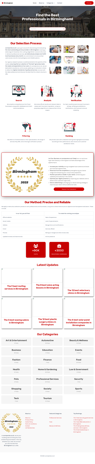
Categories (50, 3)
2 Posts (47, 390)
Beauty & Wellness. (55, 426)
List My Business (30, 428)
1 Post (47, 361)
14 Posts (78, 341)
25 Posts (78, 361)
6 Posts (16, 380)
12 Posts (16, 370)
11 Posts (47, 351)
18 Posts (47, 341)
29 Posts (47, 370)
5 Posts (78, 351)
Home (34, 3)
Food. (50, 422)
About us (41, 3)
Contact (59, 3)
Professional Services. (55, 418)
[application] (54, 3)
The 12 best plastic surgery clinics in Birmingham (47, 322)
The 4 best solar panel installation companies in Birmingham (78, 322)
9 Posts (16, 341)
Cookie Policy (29, 422)
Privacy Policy (29, 419)
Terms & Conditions (31, 424)
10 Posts (47, 399)
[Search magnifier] (64, 29)
